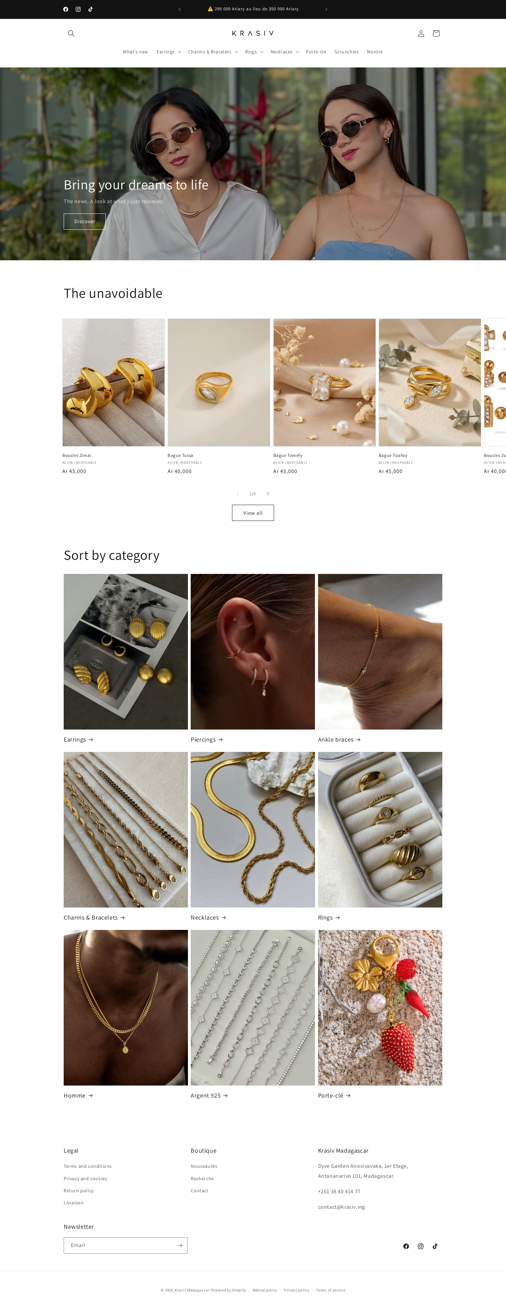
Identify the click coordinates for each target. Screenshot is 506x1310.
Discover (84, 221)
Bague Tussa (180, 455)
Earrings (75, 739)
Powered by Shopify (228, 1290)
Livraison (74, 1202)
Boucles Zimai (76, 455)
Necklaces (205, 917)
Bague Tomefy (288, 455)
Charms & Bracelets (91, 917)
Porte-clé (331, 1095)
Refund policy (265, 1290)
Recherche (202, 1178)
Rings (325, 917)
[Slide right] (268, 493)
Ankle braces (336, 739)
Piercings (203, 739)
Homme (75, 1095)
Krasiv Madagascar (192, 1290)
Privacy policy (296, 1290)
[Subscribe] (179, 1245)
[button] (71, 33)
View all (253, 513)
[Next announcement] (326, 9)
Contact (199, 1190)
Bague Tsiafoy (393, 455)
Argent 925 (206, 1095)
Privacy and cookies (85, 1178)
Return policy (79, 1190)
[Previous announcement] (179, 9)
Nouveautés (204, 1166)
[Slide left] (237, 493)
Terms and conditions (88, 1166)
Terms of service (330, 1290)
